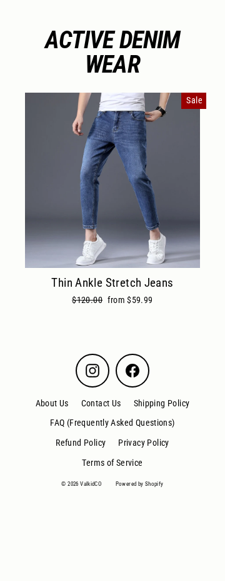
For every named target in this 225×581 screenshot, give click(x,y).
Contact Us (101, 403)
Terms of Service (112, 463)
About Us (52, 403)
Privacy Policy (143, 443)
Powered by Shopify (140, 484)
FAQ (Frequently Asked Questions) (112, 423)
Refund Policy (81, 443)
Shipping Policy (162, 403)
